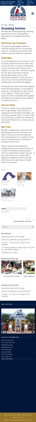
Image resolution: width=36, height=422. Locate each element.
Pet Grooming (5, 181)
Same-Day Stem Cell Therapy (13, 236)
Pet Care (4, 25)
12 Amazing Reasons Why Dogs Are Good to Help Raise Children (18, 248)
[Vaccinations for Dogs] (8, 192)
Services (11, 25)
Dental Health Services (21, 181)
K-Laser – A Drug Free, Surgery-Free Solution (16, 243)
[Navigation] (33, 13)
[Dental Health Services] (24, 176)
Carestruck (29, 420)
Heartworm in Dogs (9, 252)
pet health (23, 209)
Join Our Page (6, 304)
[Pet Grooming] (8, 176)
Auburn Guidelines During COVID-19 (16, 239)
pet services (5, 211)
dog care (15, 209)
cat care (9, 209)
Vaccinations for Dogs (8, 197)
